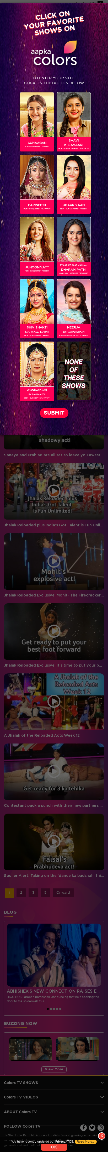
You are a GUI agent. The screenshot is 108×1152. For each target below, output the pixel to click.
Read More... (86, 1141)
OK (54, 1147)
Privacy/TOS (64, 1141)
